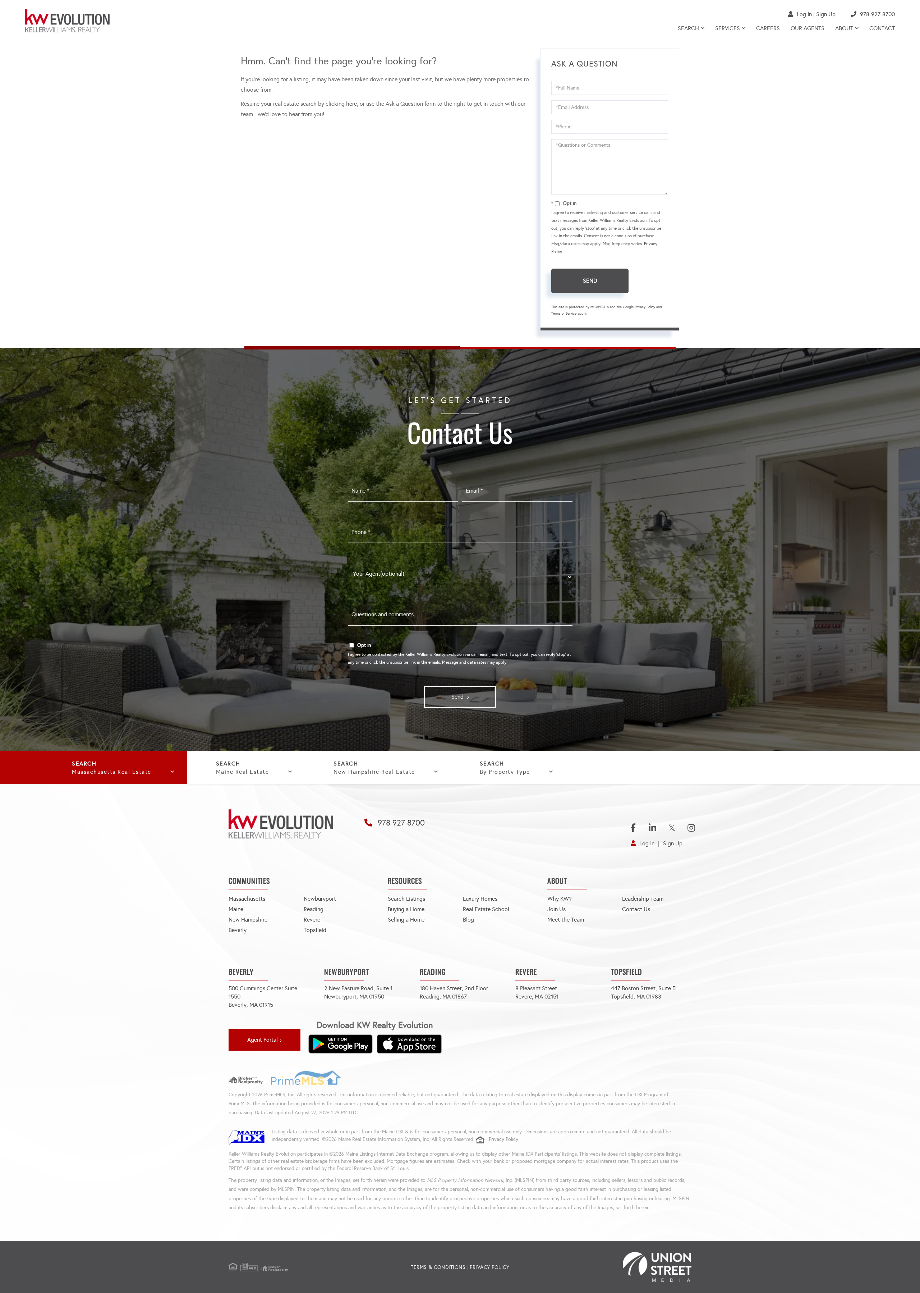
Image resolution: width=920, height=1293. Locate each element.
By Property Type (505, 771)
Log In (804, 14)
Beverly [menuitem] (238, 930)
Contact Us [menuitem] (636, 909)
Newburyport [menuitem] (320, 898)
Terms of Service (563, 313)
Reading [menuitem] (313, 909)
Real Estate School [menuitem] (486, 909)
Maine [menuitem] (236, 909)
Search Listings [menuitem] (406, 898)
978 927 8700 (401, 823)
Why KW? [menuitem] (559, 898)
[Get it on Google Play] (340, 1044)
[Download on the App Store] (409, 1044)
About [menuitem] (844, 28)
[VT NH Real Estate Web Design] (614, 1267)
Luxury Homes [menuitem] (480, 898)
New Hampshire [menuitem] (248, 919)
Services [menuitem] (727, 28)
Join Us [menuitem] (556, 909)
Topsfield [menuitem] (315, 930)
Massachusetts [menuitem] (247, 898)
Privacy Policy (645, 307)
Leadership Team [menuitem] (642, 898)
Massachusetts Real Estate (111, 771)
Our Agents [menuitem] (807, 28)
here (351, 103)
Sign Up (826, 14)
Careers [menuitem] (768, 28)
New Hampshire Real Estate (374, 771)
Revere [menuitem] (312, 919)
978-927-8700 (877, 14)
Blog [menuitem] (468, 919)
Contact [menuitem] (882, 28)
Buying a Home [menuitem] (406, 909)
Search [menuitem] (688, 28)
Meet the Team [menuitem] (565, 919)
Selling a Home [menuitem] (406, 919)
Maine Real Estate (242, 771)
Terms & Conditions (438, 1267)
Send (590, 280)
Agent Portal (262, 1039)
